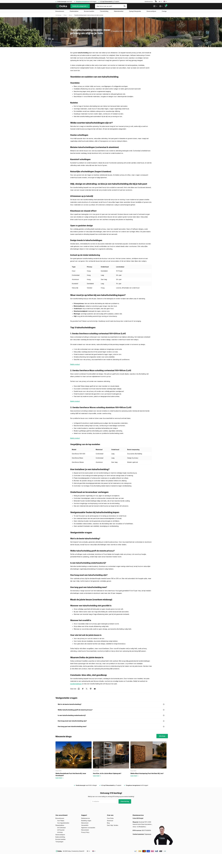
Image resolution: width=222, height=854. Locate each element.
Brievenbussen (60, 11)
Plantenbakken (74, 11)
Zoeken (124, 6)
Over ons (110, 815)
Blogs (65, 15)
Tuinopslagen (59, 841)
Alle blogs (162, 736)
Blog (108, 823)
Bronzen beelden (89, 11)
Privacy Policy (85, 832)
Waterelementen (118, 11)
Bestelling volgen (86, 820)
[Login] (161, 6)
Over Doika (110, 818)
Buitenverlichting (60, 837)
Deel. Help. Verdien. (112, 825)
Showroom (110, 820)
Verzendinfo (84, 825)
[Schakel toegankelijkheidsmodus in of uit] (156, 1)
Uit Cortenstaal (61, 827)
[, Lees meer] (155, 6)
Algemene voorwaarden (88, 827)
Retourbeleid (85, 830)
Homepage (58, 15)
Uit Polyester (61, 830)
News (70, 15)
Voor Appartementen (63, 823)
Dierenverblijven (151, 11)
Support (84, 815)
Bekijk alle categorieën (79, 6)
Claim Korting (125, 801)
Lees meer (59, 778)
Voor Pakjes (60, 820)
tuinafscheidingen (76, 684)
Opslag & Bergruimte (135, 11)
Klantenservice (149, 1)
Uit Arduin (60, 832)
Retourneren (84, 823)
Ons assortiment (61, 815)
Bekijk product (75, 364)
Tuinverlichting (104, 11)
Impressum (148, 834)
